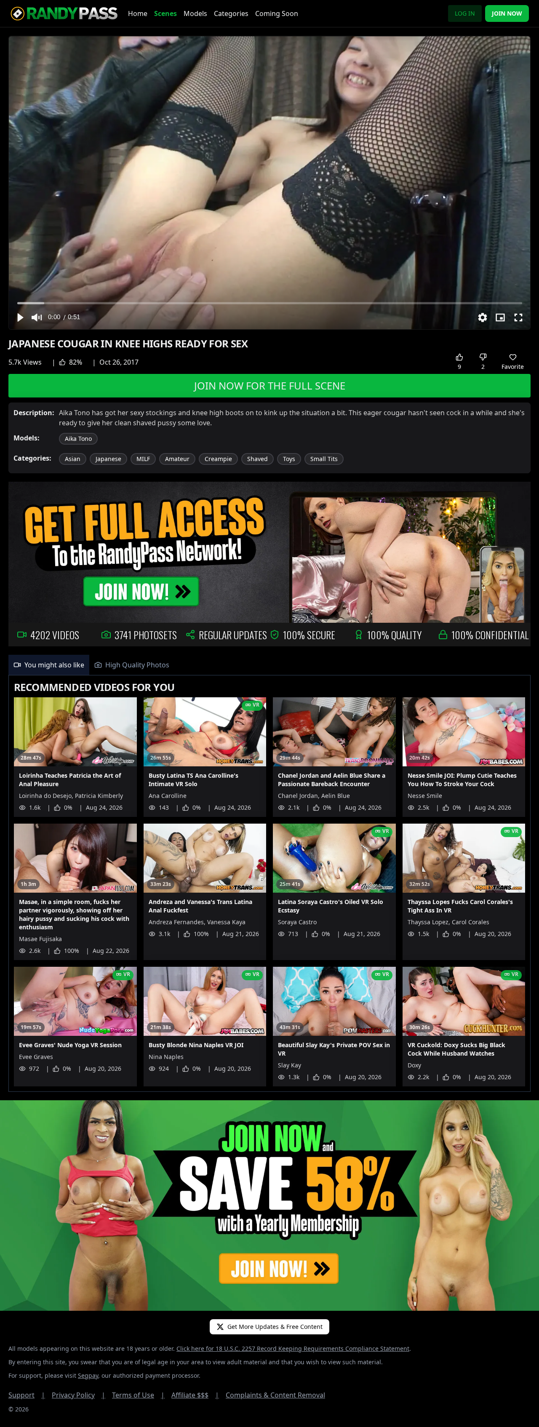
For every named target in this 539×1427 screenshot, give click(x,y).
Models (195, 13)
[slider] (269, 302)
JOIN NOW (507, 13)
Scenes (165, 13)
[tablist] (269, 665)
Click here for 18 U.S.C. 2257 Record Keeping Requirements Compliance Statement (292, 1348)
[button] (19, 317)
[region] (269, 183)
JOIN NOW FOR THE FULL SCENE (269, 385)
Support (26, 1395)
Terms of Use (138, 1395)
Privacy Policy (78, 1395)
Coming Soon (276, 13)
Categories (231, 13)
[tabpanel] (269, 883)
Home (137, 13)
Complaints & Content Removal (275, 1395)
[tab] (48, 665)
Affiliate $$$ (195, 1395)
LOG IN (465, 13)
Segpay (88, 1375)
